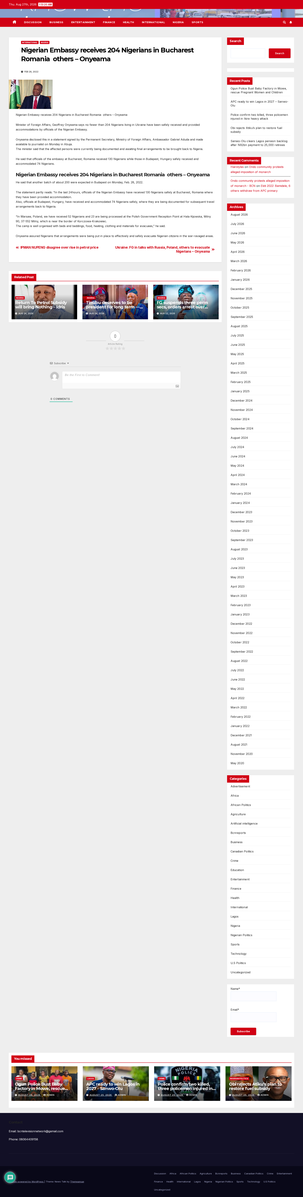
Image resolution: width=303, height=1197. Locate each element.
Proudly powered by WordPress (26, 1181)
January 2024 (240, 503)
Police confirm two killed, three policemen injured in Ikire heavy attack (185, 1088)
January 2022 (240, 726)
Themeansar (77, 1181)
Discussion (33, 22)
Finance (109, 22)
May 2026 (237, 242)
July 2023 (237, 558)
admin (50, 1095)
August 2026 (239, 214)
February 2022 (241, 716)
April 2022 (238, 698)
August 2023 (239, 549)
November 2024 (242, 410)
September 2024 (242, 428)
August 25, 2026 (101, 1095)
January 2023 (240, 614)
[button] (284, 22)
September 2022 (242, 651)
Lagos (235, 916)
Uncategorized (241, 972)
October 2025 (240, 307)
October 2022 (240, 642)
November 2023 (242, 521)
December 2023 (241, 512)
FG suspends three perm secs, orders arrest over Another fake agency (182, 307)
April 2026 (238, 252)
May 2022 (237, 689)
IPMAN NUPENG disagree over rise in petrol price (60, 247)
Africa (235, 795)
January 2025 (240, 391)
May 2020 (237, 763)
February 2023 (241, 605)
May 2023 (237, 577)
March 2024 (239, 484)
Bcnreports (238, 833)
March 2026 (239, 261)
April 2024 (238, 475)
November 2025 (242, 298)
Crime (234, 860)
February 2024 (241, 493)
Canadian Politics (242, 851)
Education (237, 870)
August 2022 (239, 661)
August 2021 (239, 744)
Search (235, 41)
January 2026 (240, 279)
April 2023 (238, 586)
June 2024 (238, 456)
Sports (197, 22)
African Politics (241, 805)
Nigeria (178, 22)
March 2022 (239, 707)
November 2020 (242, 754)
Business (56, 22)
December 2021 (241, 735)
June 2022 (238, 679)
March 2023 (239, 596)
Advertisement (240, 786)
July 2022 (237, 670)
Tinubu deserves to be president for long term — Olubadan (113, 307)
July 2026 (237, 224)
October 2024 (240, 419)
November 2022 (242, 633)
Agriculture (238, 814)
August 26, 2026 (29, 1095)
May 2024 (237, 465)
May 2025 (237, 354)
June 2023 (238, 568)
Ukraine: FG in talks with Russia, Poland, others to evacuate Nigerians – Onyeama (162, 249)
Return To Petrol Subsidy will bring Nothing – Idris (41, 304)
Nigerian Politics (241, 935)
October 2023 (240, 530)
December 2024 (242, 400)
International (153, 22)
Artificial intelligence (244, 823)
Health (128, 22)
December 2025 (241, 289)
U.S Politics (238, 963)
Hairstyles (237, 167)
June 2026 (238, 233)
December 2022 (241, 623)
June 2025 (238, 344)
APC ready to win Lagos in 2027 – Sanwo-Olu (113, 1086)
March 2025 (239, 372)
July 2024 (237, 447)
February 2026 (241, 270)
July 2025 (237, 335)
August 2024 (239, 437)
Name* (235, 989)
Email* (235, 1009)
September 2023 (242, 540)
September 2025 (242, 317)
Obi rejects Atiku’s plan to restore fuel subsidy (255, 1086)
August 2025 (239, 326)
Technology (239, 953)
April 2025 (238, 363)
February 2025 (241, 382)
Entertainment (83, 22)
